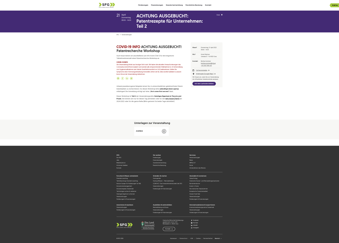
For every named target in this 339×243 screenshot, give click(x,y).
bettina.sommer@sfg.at (208, 63)
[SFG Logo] (107, 5)
